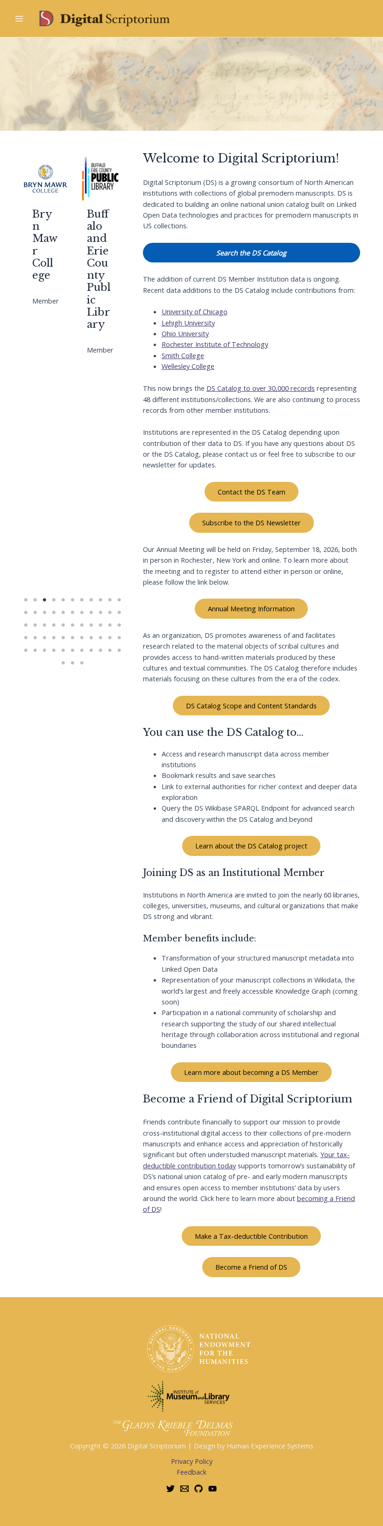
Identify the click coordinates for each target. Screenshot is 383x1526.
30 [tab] (91, 625)
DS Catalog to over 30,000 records (260, 388)
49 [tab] (63, 650)
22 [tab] (119, 612)
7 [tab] (81, 600)
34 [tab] (25, 638)
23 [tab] (25, 625)
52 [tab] (91, 650)
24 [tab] (35, 625)
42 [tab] (100, 638)
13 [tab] (35, 612)
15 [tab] (53, 612)
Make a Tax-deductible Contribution (251, 1236)
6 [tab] (72, 600)
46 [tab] (35, 650)
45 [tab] (25, 650)
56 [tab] (63, 663)
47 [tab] (44, 650)
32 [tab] (109, 625)
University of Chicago (194, 311)
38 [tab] (63, 638)
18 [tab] (81, 612)
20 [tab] (100, 612)
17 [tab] (72, 612)
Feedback (191, 1472)
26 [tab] (53, 625)
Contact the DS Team (251, 491)
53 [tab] (100, 650)
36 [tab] (44, 638)
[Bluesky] (170, 1488)
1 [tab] (25, 600)
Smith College (183, 355)
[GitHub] (198, 1488)
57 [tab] (72, 663)
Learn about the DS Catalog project (251, 845)
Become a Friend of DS (251, 1267)
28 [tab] (72, 625)
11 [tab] (119, 600)
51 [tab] (81, 650)
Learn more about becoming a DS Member (251, 1072)
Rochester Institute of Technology (215, 344)
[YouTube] (212, 1488)
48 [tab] (53, 650)
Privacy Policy (192, 1461)
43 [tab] (109, 638)
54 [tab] (109, 650)
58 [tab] (81, 663)
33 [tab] (119, 625)
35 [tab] (35, 638)
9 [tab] (100, 600)
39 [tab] (72, 638)
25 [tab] (44, 625)
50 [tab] (72, 650)
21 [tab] (109, 612)
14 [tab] (44, 612)
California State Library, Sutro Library (100, 226)
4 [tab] (53, 600)
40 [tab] (81, 638)
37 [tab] (53, 638)
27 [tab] (63, 625)
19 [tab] (91, 612)
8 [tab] (91, 600)
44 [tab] (119, 638)
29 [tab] (81, 625)
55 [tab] (119, 650)
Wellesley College (188, 366)
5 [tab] (63, 600)
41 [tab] (91, 638)
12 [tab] (25, 612)
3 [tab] (44, 600)
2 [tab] (35, 600)
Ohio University (185, 333)
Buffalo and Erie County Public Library (44, 269)
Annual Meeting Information (251, 608)
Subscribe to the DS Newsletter (251, 522)
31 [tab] (100, 625)
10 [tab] (109, 600)
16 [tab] (63, 612)
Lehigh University (188, 322)
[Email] (184, 1488)
